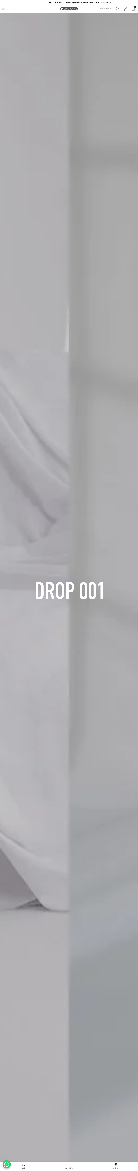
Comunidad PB (105, 9)
